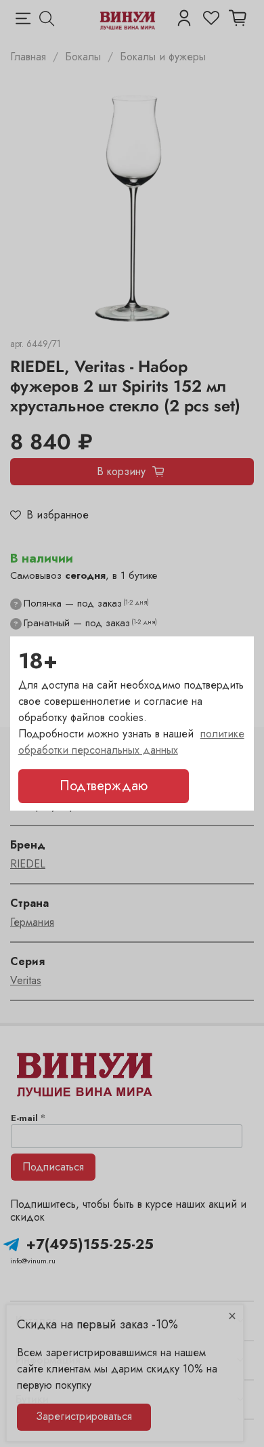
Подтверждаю (104, 786)
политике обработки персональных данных (131, 742)
